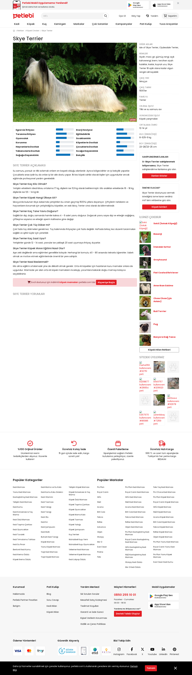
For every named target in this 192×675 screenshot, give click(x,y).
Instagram (119, 654)
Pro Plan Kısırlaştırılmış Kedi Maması (137, 533)
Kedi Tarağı (46, 512)
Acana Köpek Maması (163, 517)
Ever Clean (102, 547)
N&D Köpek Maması (162, 512)
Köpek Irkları (53, 611)
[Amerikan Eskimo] (145, 288)
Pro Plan (100, 487)
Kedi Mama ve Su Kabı (51, 487)
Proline (100, 552)
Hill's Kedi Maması (133, 497)
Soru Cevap (53, 599)
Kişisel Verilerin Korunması (93, 618)
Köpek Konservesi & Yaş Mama (79, 493)
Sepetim (172, 15)
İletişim (16, 605)
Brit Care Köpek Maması (164, 522)
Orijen (99, 532)
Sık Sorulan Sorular (89, 593)
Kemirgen (60, 24)
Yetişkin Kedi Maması (22, 502)
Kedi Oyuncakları (20, 529)
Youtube (152, 654)
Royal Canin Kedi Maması (137, 492)
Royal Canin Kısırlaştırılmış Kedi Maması (137, 540)
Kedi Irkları (52, 605)
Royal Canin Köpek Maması (165, 502)
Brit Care (101, 512)
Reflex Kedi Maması (134, 522)
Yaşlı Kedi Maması (49, 552)
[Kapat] (177, 4)
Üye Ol (122, 15)
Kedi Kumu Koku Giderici (52, 492)
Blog (49, 593)
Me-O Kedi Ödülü (133, 567)
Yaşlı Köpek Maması (50, 557)
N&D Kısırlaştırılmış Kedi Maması (135, 555)
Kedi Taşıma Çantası (22, 524)
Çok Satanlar (100, 24)
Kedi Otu (44, 517)
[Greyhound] (145, 262)
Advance (101, 527)
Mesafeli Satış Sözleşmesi (93, 599)
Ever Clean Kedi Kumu (163, 562)
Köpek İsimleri (159, 206)
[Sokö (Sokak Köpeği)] (145, 225)
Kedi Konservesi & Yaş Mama (23, 513)
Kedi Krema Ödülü (21, 554)
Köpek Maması (47, 542)
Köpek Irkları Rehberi (159, 349)
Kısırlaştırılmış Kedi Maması (25, 497)
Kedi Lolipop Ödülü (77, 559)
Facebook (132, 654)
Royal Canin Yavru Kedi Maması (164, 548)
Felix (99, 557)
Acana (100, 507)
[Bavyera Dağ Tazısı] (145, 339)
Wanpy (100, 537)
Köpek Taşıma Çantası (79, 504)
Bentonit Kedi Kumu (22, 549)
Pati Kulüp (146, 24)
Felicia (100, 517)
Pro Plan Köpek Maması (163, 497)
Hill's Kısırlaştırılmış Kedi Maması (135, 548)
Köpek (31, 24)
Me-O (99, 542)
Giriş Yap (135, 15)
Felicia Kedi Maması (134, 517)
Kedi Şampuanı (48, 527)
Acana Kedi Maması (134, 507)
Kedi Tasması (47, 502)
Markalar (79, 24)
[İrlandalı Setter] (145, 249)
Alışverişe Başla (106, 282)
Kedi (16, 24)
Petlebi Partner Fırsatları (25, 599)
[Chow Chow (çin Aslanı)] (145, 301)
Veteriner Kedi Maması (79, 549)
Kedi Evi (44, 522)
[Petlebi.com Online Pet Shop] (23, 15)
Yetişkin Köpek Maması (79, 487)
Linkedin (163, 654)
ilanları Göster (159, 175)
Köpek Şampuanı (76, 529)
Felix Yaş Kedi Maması (163, 487)
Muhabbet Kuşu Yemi (78, 539)
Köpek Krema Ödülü (22, 559)
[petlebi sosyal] (14, 30)
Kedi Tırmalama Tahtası (24, 539)
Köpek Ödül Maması (78, 499)
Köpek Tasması (76, 519)
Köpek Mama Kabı (77, 514)
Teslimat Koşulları (89, 605)
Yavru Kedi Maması (22, 492)
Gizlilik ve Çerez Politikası (93, 624)
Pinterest (174, 654)
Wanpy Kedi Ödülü (133, 562)
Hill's (99, 497)
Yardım (154, 15)
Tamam (151, 668)
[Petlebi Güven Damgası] (67, 651)
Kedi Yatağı (46, 507)
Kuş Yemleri (74, 534)
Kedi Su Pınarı (19, 544)
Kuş (44, 24)
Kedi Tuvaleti (18, 534)
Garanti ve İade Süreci (92, 611)
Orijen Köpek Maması (162, 537)
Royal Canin (102, 492)
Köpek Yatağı (75, 524)
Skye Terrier (47, 30)
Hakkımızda (19, 593)
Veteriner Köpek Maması (80, 554)
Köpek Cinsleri (32, 30)
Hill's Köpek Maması (162, 507)
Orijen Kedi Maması (134, 527)
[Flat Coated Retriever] (145, 275)
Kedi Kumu (18, 507)
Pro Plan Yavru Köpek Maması (162, 555)
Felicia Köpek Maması (163, 527)
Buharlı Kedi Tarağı (49, 537)
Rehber (20, 30)
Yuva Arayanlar (168, 24)
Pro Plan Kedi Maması (135, 487)
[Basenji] (145, 236)
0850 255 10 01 (125, 595)
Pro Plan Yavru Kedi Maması (165, 542)
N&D (99, 502)
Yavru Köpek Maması (50, 547)
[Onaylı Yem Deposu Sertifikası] (83, 651)
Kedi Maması (19, 487)
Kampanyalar (124, 24)
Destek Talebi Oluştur (128, 613)
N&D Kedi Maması (133, 502)
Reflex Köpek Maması (162, 532)
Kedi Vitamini (47, 497)
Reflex (99, 522)
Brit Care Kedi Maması (135, 512)
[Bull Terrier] (145, 314)
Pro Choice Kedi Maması (164, 492)
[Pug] (145, 327)
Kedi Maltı (45, 532)
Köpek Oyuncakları (77, 509)
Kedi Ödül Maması (21, 519)
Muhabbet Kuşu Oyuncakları (81, 544)
